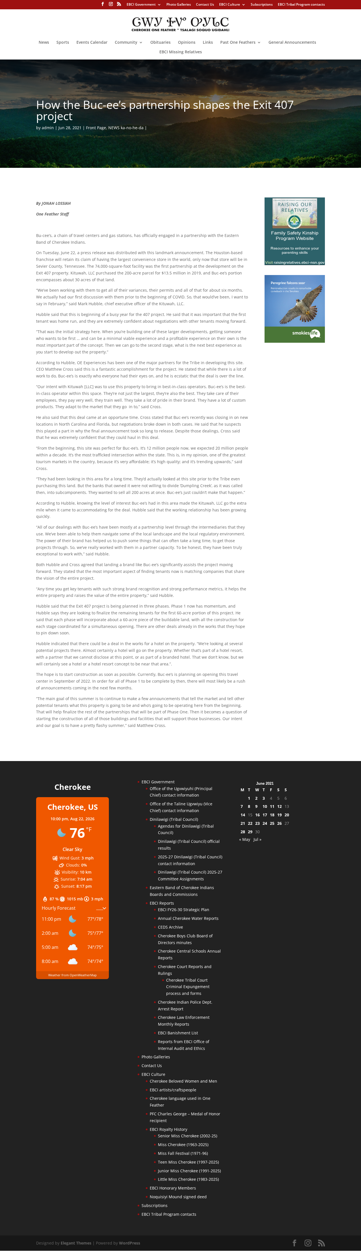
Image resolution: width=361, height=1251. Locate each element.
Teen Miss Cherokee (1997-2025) (188, 1162)
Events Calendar (91, 42)
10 (265, 806)
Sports (62, 42)
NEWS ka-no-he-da (126, 127)
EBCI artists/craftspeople (173, 1089)
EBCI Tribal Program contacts (301, 5)
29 (250, 831)
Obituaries (160, 42)
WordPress (129, 1243)
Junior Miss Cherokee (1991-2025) (189, 1170)
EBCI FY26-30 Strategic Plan (183, 909)
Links (208, 42)
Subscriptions (262, 5)
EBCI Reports (162, 903)
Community (126, 42)
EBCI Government (141, 5)
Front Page (96, 127)
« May (244, 839)
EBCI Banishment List (178, 1032)
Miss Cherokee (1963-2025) (183, 1144)
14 (243, 814)
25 (272, 823)
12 (279, 806)
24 (265, 823)
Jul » (257, 839)
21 (243, 823)
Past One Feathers (238, 42)
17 (265, 814)
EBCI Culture (229, 5)
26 (279, 823)
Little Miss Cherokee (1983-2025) (188, 1179)
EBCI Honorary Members (173, 1188)
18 (272, 814)
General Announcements (292, 42)
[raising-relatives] (295, 263)
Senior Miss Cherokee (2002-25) (187, 1135)
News (44, 42)
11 (272, 806)
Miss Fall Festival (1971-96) (183, 1153)
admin (48, 127)
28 (243, 831)
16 (257, 814)
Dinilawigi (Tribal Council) (174, 819)
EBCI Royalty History (168, 1129)
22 (250, 823)
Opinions (186, 42)
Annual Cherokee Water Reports (188, 918)
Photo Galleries (178, 5)
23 (257, 823)
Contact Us (205, 5)
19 (279, 814)
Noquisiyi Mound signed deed (178, 1196)
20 (287, 814)
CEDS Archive (170, 927)
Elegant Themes (76, 1243)
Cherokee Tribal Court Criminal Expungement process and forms (188, 986)
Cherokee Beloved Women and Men (183, 1081)
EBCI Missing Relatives (180, 52)
